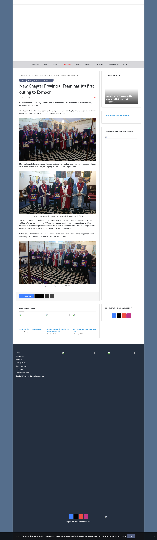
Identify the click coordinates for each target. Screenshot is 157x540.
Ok (131, 536)
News (45, 64)
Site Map (19, 359)
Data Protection (21, 366)
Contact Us (20, 356)
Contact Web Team (22, 373)
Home (22, 75)
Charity (87, 64)
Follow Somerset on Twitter (117, 115)
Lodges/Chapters (113, 64)
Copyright (19, 369)
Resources (99, 64)
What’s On (35, 64)
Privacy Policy (21, 363)
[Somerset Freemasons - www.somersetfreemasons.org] (78, 12)
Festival (78, 64)
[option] (121, 92)
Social (125, 64)
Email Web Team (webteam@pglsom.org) (30, 376)
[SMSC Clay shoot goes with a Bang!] (31, 320)
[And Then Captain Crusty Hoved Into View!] (84, 320)
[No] (154, 536)
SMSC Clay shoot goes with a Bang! (30, 329)
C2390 (36, 75)
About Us (55, 64)
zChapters (29, 75)
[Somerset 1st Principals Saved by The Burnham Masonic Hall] (58, 320)
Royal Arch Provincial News (43, 80)
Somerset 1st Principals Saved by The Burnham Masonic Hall (57, 330)
